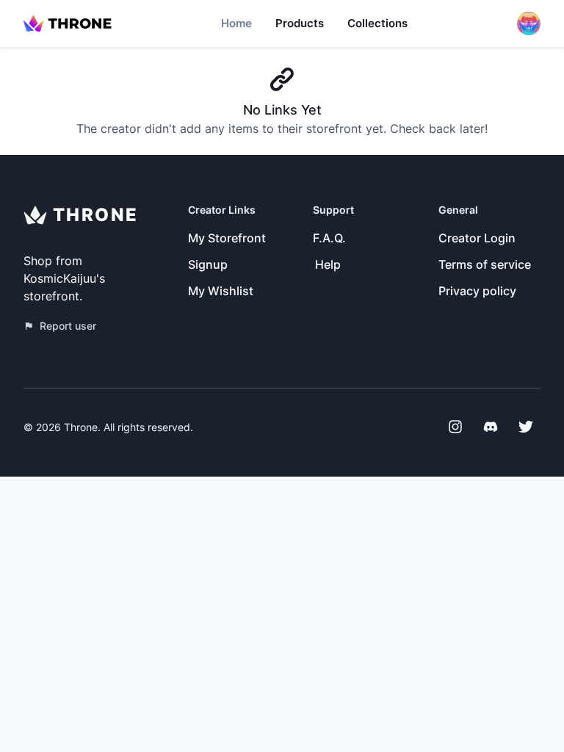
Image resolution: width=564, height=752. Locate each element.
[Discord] (490, 426)
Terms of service (484, 264)
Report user (68, 325)
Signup (208, 264)
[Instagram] (455, 426)
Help (328, 264)
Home (236, 23)
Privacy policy (477, 290)
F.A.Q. (329, 238)
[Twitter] (525, 426)
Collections (377, 23)
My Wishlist (220, 290)
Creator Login (477, 238)
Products (299, 23)
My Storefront (227, 238)
